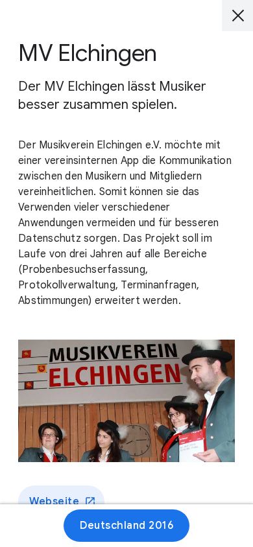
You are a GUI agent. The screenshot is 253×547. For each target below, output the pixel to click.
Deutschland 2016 (126, 525)
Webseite (54, 501)
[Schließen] (237, 15)
